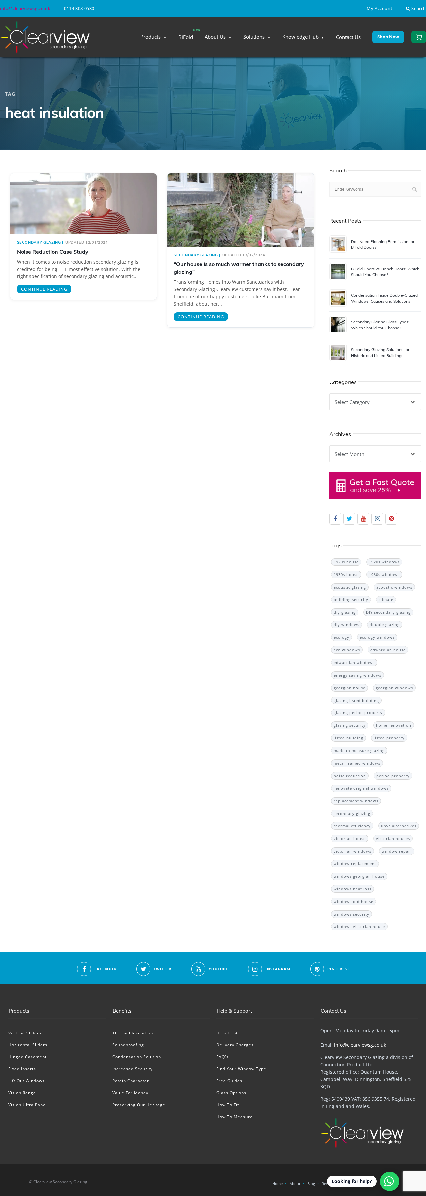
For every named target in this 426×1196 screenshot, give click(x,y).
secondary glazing (39, 242)
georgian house (349, 687)
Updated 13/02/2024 (243, 255)
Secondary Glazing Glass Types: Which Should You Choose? (380, 324)
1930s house (346, 574)
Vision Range (22, 1093)
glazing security (350, 725)
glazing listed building (356, 700)
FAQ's (222, 1057)
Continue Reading (44, 289)
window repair (397, 851)
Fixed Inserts (22, 1069)
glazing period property (358, 712)
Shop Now (388, 37)
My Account (379, 8)
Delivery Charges (235, 1045)
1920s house (346, 561)
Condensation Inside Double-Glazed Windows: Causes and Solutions (384, 298)
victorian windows (352, 851)
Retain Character (130, 1081)
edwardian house (388, 649)
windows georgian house (359, 876)
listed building (348, 737)
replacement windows (356, 800)
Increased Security (132, 1069)
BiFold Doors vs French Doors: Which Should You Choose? (385, 271)
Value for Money (130, 1093)
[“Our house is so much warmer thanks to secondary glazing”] (240, 216)
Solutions (254, 36)
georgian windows (394, 687)
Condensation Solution (136, 1057)
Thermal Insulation (132, 1033)
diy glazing (345, 612)
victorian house (350, 838)
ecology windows (377, 637)
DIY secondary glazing (388, 612)
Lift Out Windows (26, 1081)
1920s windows (384, 561)
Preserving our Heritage (138, 1105)
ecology (341, 637)
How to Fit (227, 1105)
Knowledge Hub (300, 36)
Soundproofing (128, 1045)
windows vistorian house (359, 926)
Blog (311, 1183)
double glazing (385, 624)
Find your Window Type (241, 1069)
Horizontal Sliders (27, 1045)
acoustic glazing (350, 587)
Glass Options (231, 1093)
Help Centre (229, 1033)
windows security (351, 914)
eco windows (347, 649)
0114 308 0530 (79, 8)
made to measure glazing (359, 750)
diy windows (346, 624)
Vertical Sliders (24, 1033)
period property (393, 775)
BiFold (185, 37)
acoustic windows (394, 587)
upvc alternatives (398, 825)
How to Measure (234, 1117)
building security (351, 599)
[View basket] (418, 37)
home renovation (393, 725)
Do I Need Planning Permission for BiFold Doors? (382, 244)
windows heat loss (352, 888)
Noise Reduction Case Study (52, 251)
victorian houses (393, 838)
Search (418, 8)
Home (277, 1183)
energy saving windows (357, 675)
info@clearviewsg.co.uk (25, 8)
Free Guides (229, 1081)
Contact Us (348, 37)
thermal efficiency (352, 825)
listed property (389, 737)
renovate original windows (361, 788)
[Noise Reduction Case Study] (83, 203)
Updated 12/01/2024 (86, 242)
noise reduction (350, 775)
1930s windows (384, 574)
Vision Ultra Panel (27, 1105)
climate (386, 599)
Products (150, 36)
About (295, 1183)
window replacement (355, 863)
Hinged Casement (27, 1057)
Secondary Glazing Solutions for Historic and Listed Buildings (380, 352)
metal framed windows (357, 763)
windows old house (353, 901)
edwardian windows (354, 662)
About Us (215, 36)
